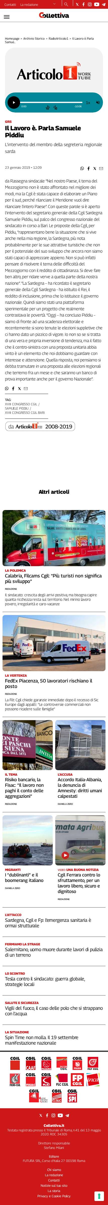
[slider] (51, 102)
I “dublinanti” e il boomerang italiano (24, 877)
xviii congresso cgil (21, 404)
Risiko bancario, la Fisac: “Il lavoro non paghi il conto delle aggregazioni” (24, 788)
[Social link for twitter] (77, 4)
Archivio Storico (34, 38)
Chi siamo (54, 1170)
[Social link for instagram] (90, 4)
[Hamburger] (7, 17)
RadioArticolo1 (58, 38)
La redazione (29, 5)
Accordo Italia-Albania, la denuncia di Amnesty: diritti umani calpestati (80, 788)
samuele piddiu (16, 408)
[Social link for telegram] (103, 4)
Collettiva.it (54, 1125)
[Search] (66, 5)
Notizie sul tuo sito (54, 1185)
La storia (54, 1191)
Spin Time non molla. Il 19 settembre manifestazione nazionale (41, 1040)
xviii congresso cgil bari (25, 413)
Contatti (10, 5)
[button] (82, 168)
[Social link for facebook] (83, 4)
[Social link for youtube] (96, 4)
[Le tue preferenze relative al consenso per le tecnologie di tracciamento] (99, 1196)
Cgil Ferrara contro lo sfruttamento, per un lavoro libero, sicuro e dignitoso (79, 883)
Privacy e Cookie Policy (54, 1196)
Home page (12, 38)
